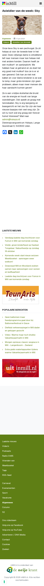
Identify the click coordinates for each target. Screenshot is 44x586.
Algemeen (6, 39)
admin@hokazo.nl (11, 119)
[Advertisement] (22, 159)
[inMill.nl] (9, 3)
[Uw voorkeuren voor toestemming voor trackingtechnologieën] (4, 581)
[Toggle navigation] (40, 3)
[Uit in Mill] (20, 368)
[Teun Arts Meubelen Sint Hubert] (20, 294)
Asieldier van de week (21, 42)
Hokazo (6, 42)
